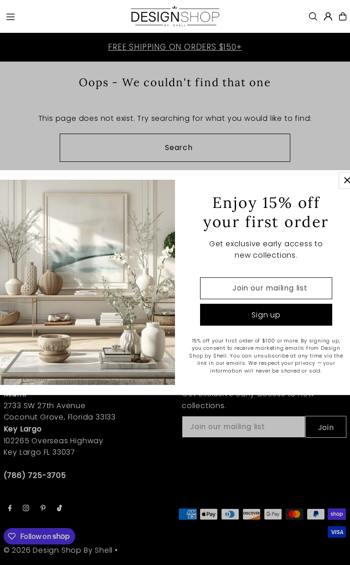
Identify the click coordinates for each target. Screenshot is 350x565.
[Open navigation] (63, 16)
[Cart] (342, 16)
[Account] (328, 16)
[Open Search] (313, 16)
